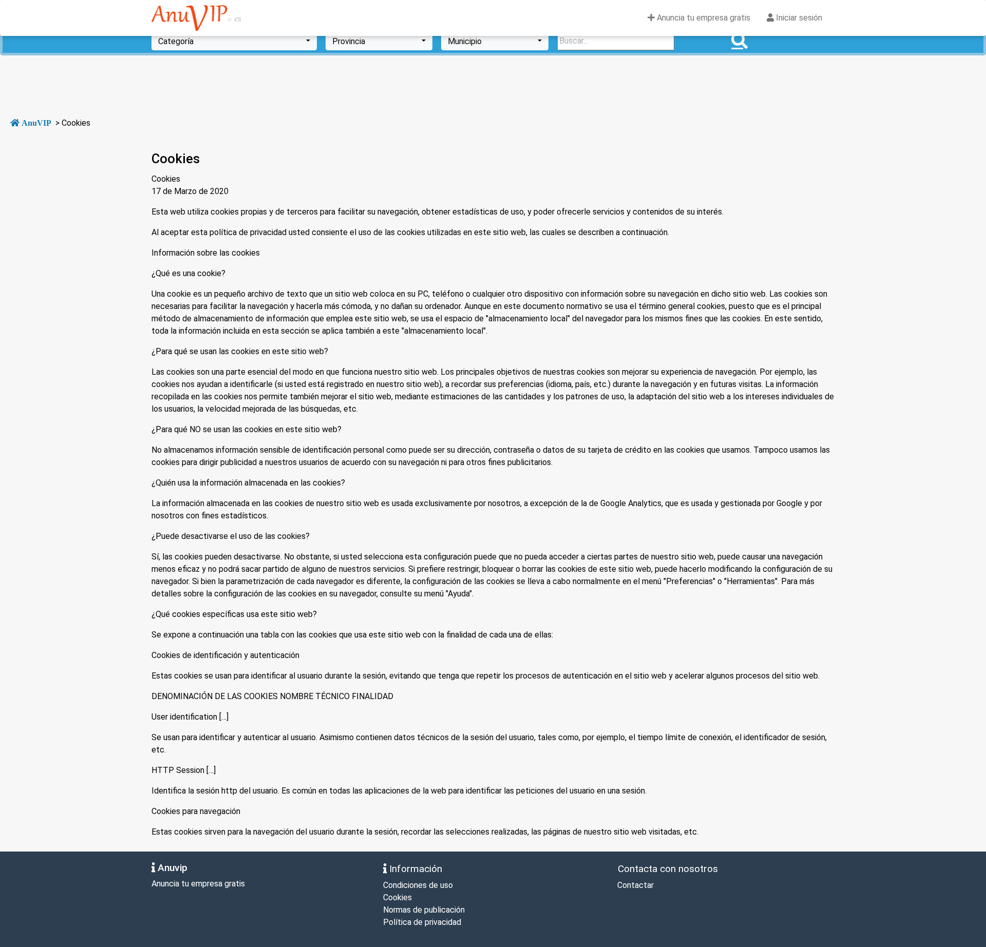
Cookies (397, 897)
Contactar (634, 885)
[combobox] (234, 41)
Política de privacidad (422, 922)
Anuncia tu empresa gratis (702, 18)
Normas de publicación (424, 910)
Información (414, 869)
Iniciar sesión (798, 18)
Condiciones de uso (418, 885)
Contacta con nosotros (666, 869)
